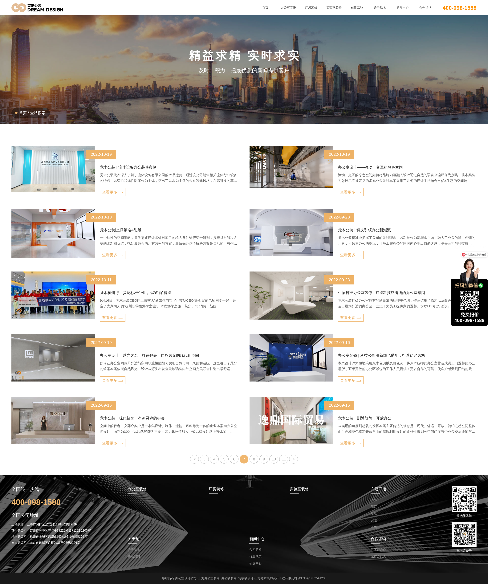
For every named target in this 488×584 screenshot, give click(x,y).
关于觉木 (134, 549)
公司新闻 (255, 549)
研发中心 (255, 563)
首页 (23, 113)
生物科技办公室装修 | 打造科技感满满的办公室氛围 (381, 293)
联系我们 (134, 556)
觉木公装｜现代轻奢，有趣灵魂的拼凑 (132, 418)
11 (284, 459)
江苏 (374, 506)
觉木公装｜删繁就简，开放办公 (364, 418)
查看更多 (109, 192)
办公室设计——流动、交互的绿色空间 (370, 167)
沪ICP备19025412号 (312, 578)
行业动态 (255, 556)
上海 (374, 499)
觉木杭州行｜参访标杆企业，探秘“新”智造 (135, 293)
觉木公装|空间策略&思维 (120, 230)
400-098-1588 (460, 7)
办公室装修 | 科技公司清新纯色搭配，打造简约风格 (381, 355)
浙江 (374, 513)
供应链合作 (378, 549)
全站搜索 (37, 113)
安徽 (374, 520)
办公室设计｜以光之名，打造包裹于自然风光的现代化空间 (149, 355)
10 (274, 459)
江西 (374, 527)
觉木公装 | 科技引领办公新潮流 (364, 230)
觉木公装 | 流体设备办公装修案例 (128, 167)
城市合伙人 (378, 556)
